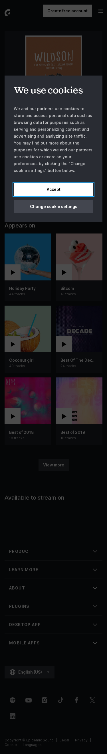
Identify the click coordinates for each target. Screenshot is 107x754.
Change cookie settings (53, 206)
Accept (53, 189)
